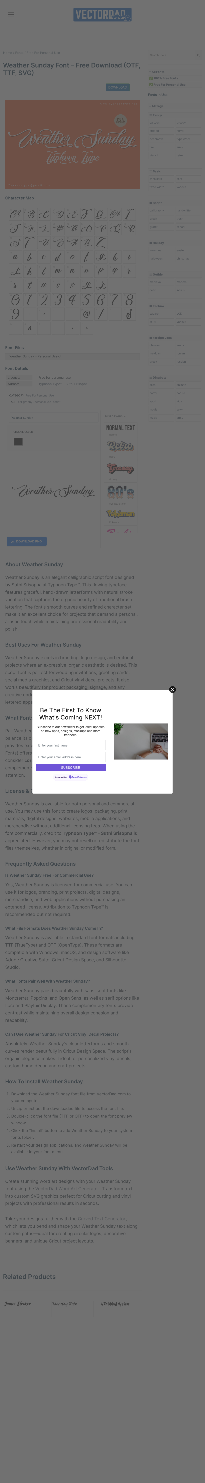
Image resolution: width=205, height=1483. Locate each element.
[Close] (172, 689)
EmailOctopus (79, 777)
